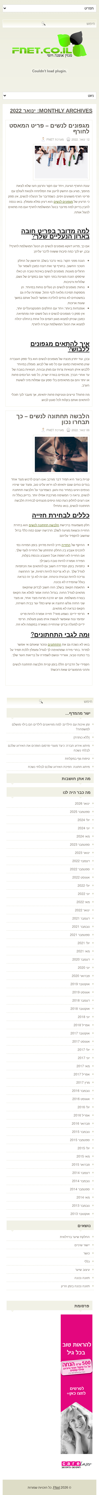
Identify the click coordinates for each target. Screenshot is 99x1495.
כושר (86, 1253)
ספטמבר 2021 (80, 934)
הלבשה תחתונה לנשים (44, 525)
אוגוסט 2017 (81, 1041)
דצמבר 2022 (81, 860)
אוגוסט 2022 (81, 877)
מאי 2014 (83, 1197)
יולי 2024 (84, 819)
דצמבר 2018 (81, 1000)
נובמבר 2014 (81, 1180)
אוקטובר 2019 (80, 983)
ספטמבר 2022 (80, 869)
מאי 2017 (83, 1066)
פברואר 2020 (81, 975)
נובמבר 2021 (81, 926)
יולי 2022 (84, 885)
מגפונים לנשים (63, 201)
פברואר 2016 (81, 1123)
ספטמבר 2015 (80, 1139)
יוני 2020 (84, 967)
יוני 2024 (84, 828)
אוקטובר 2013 (80, 1213)
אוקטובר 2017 (80, 1033)
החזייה (66, 544)
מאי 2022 (83, 901)
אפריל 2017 (82, 1074)
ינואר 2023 (82, 852)
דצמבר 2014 (81, 1172)
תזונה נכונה (82, 1277)
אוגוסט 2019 (81, 992)
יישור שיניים (82, 1244)
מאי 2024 (83, 836)
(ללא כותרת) (81, 737)
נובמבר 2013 (81, 1205)
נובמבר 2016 (81, 1090)
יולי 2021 (84, 942)
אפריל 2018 (82, 1025)
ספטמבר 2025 (80, 811)
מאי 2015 (83, 1156)
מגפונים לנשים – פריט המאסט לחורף (49, 128)
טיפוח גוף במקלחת (77, 758)
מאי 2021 (83, 951)
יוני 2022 (84, 893)
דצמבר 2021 (81, 918)
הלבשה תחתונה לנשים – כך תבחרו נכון (52, 419)
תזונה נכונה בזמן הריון (75, 1286)
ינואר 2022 (82, 910)
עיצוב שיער (82, 1269)
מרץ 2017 (83, 1082)
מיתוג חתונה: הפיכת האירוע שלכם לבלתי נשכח (59, 766)
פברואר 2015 (81, 1164)
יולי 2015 (84, 1148)
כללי (87, 1261)
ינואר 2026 (82, 803)
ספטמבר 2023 (80, 844)
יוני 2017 (84, 1057)
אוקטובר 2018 (80, 1008)
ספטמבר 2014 (80, 1189)
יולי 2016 (84, 1107)
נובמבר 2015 (81, 1131)
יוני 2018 (84, 1016)
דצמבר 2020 (81, 959)
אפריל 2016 (82, 1115)
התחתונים (54, 644)
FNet (56, 1487)
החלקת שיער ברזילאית (75, 1236)
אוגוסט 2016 (81, 1098)
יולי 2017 (84, 1049)
